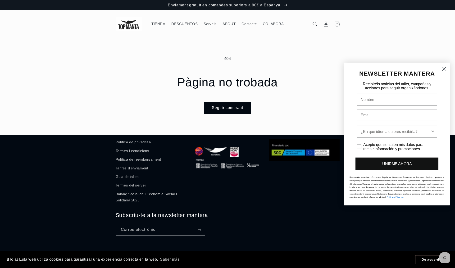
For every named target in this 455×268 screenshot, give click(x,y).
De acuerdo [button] (431, 259)
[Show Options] (432, 131)
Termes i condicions (132, 151)
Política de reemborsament (138, 159)
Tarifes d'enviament (132, 168)
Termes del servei (131, 185)
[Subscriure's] (199, 229)
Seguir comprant (227, 108)
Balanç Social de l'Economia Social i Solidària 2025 (146, 197)
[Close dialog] (444, 68)
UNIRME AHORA (397, 164)
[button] (315, 23)
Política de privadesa (133, 142)
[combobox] (395, 131)
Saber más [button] (170, 259)
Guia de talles (127, 177)
